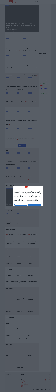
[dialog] (28, 196)
